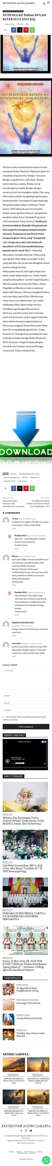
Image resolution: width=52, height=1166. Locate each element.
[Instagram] (26, 1130)
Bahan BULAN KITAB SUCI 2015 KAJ (29, 474)
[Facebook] (13, 30)
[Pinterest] (26, 30)
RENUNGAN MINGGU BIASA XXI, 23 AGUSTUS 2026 (13, 1080)
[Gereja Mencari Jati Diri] (8, 1019)
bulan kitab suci (35, 477)
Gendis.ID (7, 1041)
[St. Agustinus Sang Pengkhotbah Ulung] (8, 989)
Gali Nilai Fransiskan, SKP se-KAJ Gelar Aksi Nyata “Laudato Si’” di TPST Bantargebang (22, 868)
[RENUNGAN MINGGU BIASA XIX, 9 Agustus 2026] (14, 1097)
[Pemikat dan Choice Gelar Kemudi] (8, 1034)
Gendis (34, 1145)
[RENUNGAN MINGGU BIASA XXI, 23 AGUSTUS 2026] (14, 1064)
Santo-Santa (22, 984)
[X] (20, 30)
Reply (14, 528)
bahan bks (13, 474)
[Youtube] (30, 1130)
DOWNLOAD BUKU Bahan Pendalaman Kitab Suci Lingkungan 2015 (38, 504)
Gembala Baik (23, 1015)
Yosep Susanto (22, 481)
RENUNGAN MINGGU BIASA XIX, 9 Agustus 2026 (14, 1113)
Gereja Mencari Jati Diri (29, 1018)
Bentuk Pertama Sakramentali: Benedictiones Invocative (14, 504)
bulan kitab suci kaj (9, 481)
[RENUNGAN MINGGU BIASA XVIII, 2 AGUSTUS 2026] (38, 1097)
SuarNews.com (22, 1145)
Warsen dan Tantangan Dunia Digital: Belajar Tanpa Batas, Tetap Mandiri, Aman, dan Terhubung (23, 820)
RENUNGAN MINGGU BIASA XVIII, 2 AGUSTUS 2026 (38, 1113)
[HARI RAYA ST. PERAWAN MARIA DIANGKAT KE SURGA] (38, 1064)
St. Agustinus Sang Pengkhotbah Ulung (28, 989)
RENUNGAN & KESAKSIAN (13, 11)
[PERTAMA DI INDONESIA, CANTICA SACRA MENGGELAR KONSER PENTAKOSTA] (25, 892)
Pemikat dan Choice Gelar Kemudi (31, 1034)
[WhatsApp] (32, 30)
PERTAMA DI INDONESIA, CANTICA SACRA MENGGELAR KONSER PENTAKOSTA (24, 916)
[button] (46, 1160)
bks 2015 (24, 477)
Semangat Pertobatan (29, 1002)
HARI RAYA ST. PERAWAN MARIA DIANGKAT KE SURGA (38, 1080)
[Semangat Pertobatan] (8, 1004)
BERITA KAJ (8, 814)
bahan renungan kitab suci (12, 477)
